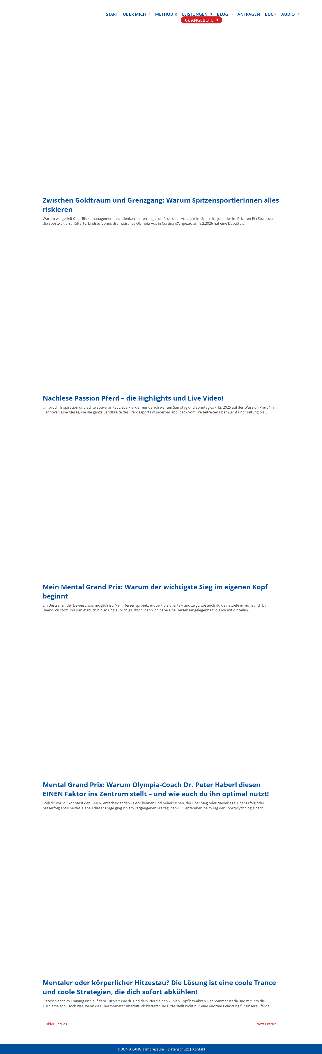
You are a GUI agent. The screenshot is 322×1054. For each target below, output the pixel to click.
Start (112, 15)
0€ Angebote (199, 21)
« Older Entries (55, 1024)
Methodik (166, 15)
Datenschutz (178, 1049)
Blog (222, 15)
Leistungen (195, 15)
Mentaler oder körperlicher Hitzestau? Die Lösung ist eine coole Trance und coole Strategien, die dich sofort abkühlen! (159, 987)
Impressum (155, 1049)
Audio (288, 15)
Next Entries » (268, 1024)
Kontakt (198, 1049)
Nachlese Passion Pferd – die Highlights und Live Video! (133, 398)
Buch (270, 15)
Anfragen (248, 15)
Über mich (134, 15)
